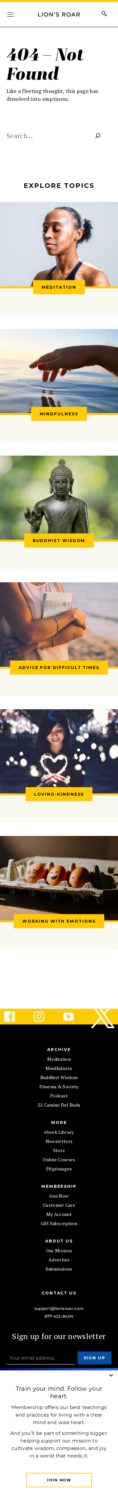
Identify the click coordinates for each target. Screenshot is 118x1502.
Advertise (59, 1260)
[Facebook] (15, 1016)
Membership (59, 1186)
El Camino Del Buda (59, 1105)
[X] (103, 1016)
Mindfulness (59, 1068)
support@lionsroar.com (59, 1308)
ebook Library (59, 1132)
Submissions (59, 1269)
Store (59, 1150)
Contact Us (59, 1293)
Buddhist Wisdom (59, 1077)
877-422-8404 (59, 1316)
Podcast (59, 1096)
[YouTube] (74, 1016)
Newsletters (59, 1141)
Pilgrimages (59, 1169)
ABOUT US (59, 1241)
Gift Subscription (59, 1223)
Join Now (59, 1196)
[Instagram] (44, 1016)
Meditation (59, 1059)
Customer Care (59, 1205)
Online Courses (59, 1159)
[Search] (98, 136)
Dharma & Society (58, 1086)
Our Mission (59, 1250)
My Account (59, 1214)
